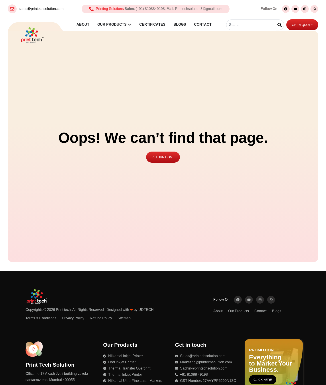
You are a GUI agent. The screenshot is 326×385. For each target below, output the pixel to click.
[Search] (280, 24)
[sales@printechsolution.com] (12, 9)
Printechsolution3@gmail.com (198, 9)
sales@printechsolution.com (41, 9)
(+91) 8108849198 (150, 9)
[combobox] (251, 24)
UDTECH (146, 310)
